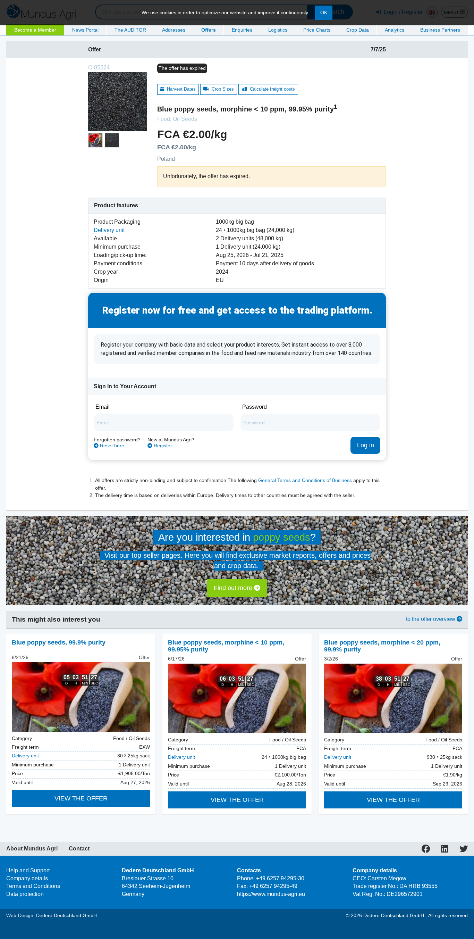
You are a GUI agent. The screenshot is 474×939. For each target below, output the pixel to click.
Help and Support (28, 870)
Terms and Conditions (33, 886)
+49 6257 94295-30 (280, 878)
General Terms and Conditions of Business (305, 480)
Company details (27, 878)
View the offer (81, 798)
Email (102, 407)
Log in (365, 445)
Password (254, 407)
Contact (79, 848)
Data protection (25, 894)
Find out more (234, 587)
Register (162, 445)
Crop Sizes (221, 89)
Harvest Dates (180, 89)
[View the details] (81, 697)
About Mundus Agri (32, 848)
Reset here (111, 445)
